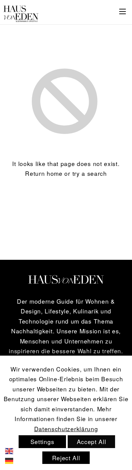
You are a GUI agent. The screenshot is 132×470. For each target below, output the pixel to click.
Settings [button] (42, 441)
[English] (14, 450)
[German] (14, 460)
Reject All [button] (66, 457)
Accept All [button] (91, 441)
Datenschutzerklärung (66, 428)
